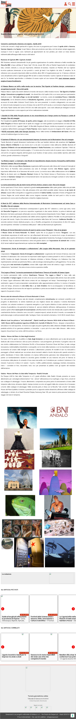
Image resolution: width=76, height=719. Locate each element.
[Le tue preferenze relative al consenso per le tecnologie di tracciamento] (72, 715)
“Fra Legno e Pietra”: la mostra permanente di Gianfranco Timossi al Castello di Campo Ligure (35, 272)
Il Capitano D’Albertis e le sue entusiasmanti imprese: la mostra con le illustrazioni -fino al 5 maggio (37, 139)
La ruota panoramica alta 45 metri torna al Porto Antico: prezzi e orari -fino (28, 184)
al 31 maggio (60, 184)
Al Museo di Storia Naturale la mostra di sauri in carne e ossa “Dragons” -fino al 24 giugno (34, 230)
